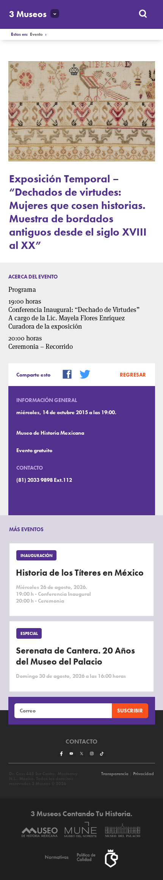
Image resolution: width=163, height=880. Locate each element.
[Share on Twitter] (82, 373)
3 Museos (28, 14)
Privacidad (143, 773)
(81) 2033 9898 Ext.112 (44, 479)
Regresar (133, 374)
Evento (36, 34)
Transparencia (115, 773)
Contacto (81, 741)
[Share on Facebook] (64, 373)
